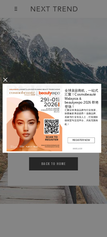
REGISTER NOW (81, 140)
